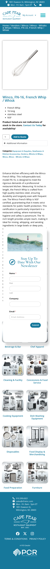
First (11, 283)
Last (11, 293)
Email (12, 311)
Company (13, 298)
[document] (25, 284)
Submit (35, 325)
